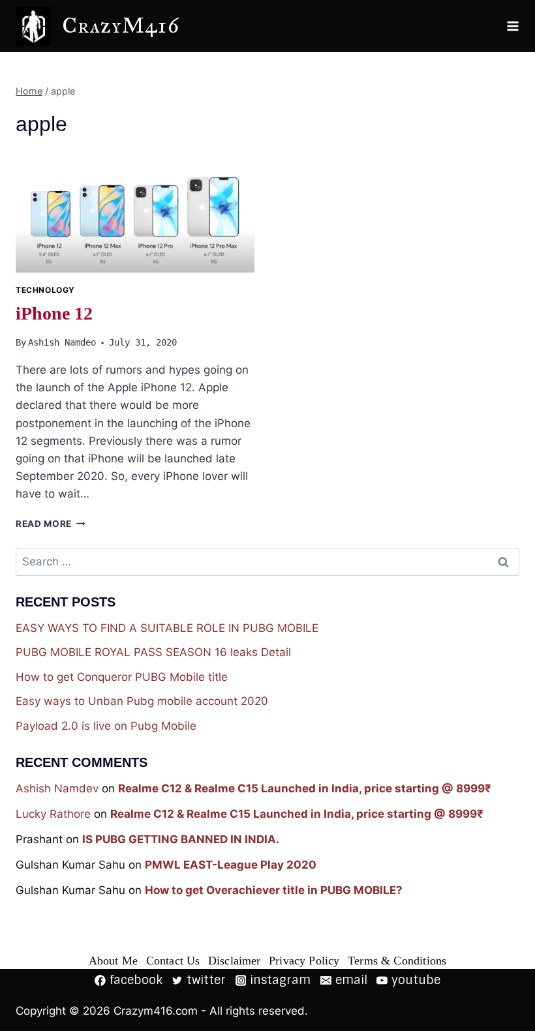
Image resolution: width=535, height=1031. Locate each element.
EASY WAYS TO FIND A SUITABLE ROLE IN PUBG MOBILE (167, 628)
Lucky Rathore (53, 813)
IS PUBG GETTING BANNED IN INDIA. (180, 839)
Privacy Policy (304, 960)
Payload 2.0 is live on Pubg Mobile (106, 725)
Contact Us (173, 960)
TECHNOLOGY (45, 290)
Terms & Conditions (397, 960)
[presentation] (135, 212)
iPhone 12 (54, 313)
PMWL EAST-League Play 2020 (230, 864)
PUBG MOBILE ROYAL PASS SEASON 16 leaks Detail (153, 652)
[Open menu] (512, 26)
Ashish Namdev (57, 788)
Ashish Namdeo (62, 342)
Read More (50, 523)
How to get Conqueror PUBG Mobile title (122, 676)
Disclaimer (234, 960)
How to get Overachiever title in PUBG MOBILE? (274, 890)
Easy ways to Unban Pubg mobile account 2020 (142, 701)
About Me (113, 960)
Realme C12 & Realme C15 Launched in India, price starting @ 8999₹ (304, 788)
